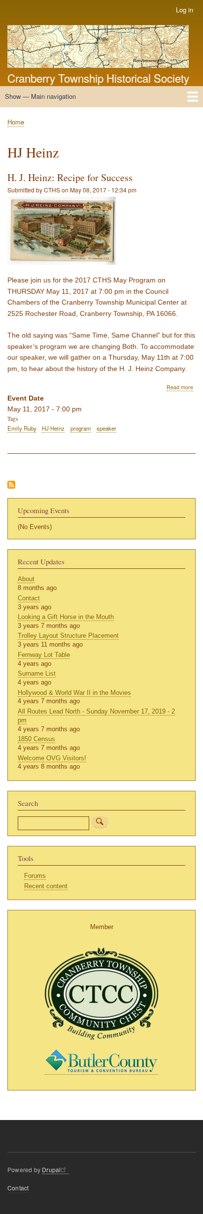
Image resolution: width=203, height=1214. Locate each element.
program (80, 428)
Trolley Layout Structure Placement (68, 635)
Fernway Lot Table (44, 654)
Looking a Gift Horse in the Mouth (66, 617)
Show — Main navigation (40, 96)
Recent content (46, 886)
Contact (29, 598)
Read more (180, 387)
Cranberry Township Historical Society (98, 78)
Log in (184, 9)
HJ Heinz (53, 428)
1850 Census (36, 739)
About (26, 579)
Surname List (37, 673)
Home (15, 121)
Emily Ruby (21, 428)
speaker (106, 428)
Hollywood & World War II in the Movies (74, 692)
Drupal (51, 1169)
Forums (35, 875)
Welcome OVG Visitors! (52, 758)
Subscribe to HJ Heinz (11, 485)
